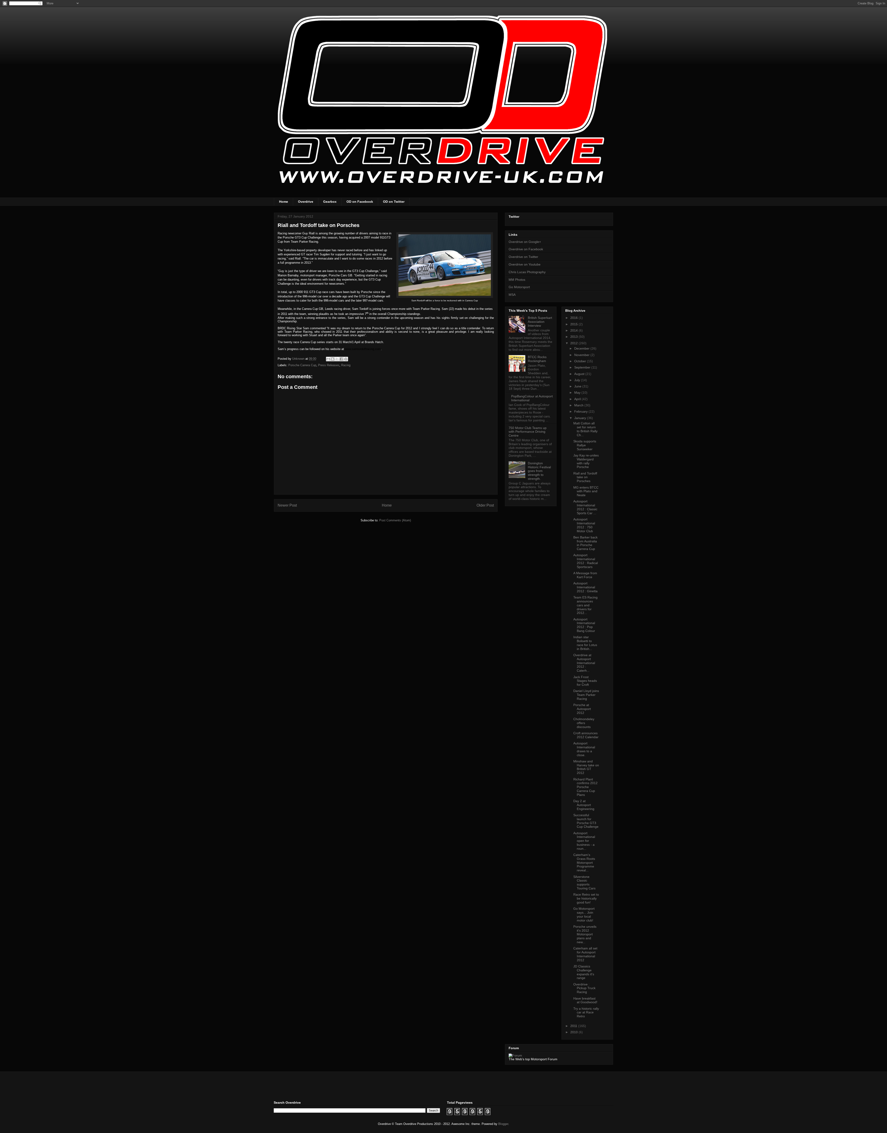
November (582, 355)
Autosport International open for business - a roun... (584, 840)
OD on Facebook (359, 201)
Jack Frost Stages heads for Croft (585, 681)
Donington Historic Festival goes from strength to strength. (539, 470)
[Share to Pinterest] (345, 359)
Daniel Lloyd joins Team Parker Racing (586, 695)
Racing (345, 365)
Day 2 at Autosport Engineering (583, 805)
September (582, 367)
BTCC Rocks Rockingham (537, 359)
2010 (574, 1032)
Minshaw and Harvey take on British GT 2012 (586, 767)
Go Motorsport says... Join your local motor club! (584, 914)
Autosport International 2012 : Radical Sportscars (585, 560)
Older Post (485, 505)
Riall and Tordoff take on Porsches (585, 477)
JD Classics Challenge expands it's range (583, 972)
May (577, 392)
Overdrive (305, 201)
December (582, 348)
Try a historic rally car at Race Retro (586, 1012)
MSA (512, 294)
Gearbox (330, 201)
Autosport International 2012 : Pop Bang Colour (584, 625)
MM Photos (517, 279)
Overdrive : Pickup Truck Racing (584, 988)
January (580, 418)
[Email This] (328, 359)
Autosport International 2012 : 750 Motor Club (584, 525)
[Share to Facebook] (341, 359)
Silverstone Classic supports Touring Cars (584, 882)
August (579, 374)
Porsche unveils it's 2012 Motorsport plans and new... (584, 934)
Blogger (503, 1124)
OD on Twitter (393, 201)
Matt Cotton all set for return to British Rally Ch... (585, 429)
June (578, 386)
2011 (574, 1026)
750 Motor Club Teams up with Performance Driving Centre (528, 432)
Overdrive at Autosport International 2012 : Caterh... (584, 662)
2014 (574, 330)
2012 (574, 343)
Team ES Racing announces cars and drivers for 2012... (585, 605)
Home (283, 201)
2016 (574, 318)
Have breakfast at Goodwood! (585, 1000)
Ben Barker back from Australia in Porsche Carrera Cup (585, 543)
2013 (574, 336)
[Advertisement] (328, 1086)
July (577, 380)
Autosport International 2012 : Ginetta (585, 587)
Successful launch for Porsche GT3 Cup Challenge (585, 820)
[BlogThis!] (332, 359)
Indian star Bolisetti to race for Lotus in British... (585, 642)
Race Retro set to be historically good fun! (586, 898)
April (578, 399)
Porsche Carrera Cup (302, 365)
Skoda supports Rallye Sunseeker (584, 445)
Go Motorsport (519, 287)
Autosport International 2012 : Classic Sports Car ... (585, 507)
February (581, 411)
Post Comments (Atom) (395, 520)
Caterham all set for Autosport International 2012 (585, 954)
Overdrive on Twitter (523, 257)
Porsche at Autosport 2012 (582, 709)
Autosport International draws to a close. (584, 749)
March (579, 405)
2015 (574, 324)
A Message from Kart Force (585, 575)
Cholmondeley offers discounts (583, 723)
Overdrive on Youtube (525, 264)
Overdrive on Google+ (525, 242)
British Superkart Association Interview (540, 321)
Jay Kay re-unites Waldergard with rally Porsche (586, 461)
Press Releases (328, 365)
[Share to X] (337, 359)
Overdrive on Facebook (526, 249)
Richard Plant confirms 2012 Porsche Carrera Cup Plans (585, 787)
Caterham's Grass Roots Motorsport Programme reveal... (584, 862)
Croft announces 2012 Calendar (585, 735)
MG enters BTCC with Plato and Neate (585, 491)
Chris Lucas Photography (527, 272)
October (580, 361)
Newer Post (287, 505)
